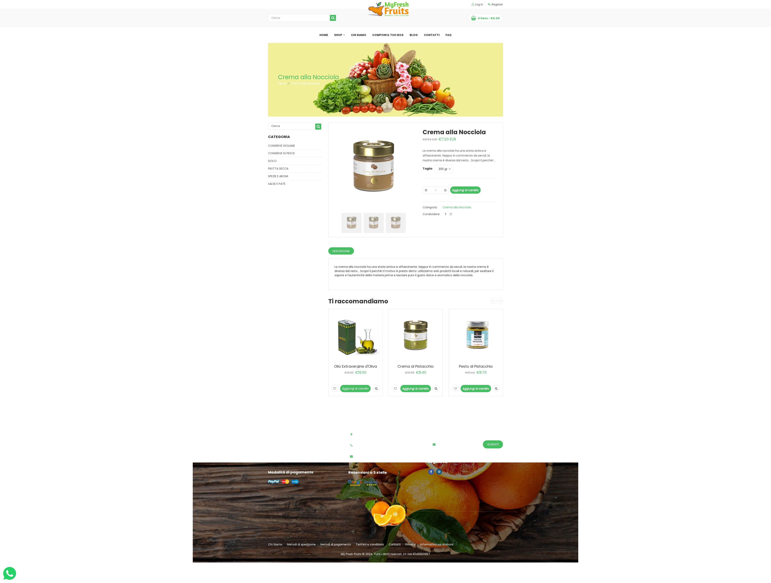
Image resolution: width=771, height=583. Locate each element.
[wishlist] (334, 388)
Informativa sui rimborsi (436, 544)
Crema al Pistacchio (416, 366)
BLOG (414, 35)
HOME (323, 35)
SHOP (338, 35)
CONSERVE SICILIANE (281, 146)
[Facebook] (445, 214)
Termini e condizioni (370, 544)
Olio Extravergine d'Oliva (355, 366)
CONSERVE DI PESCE (281, 153)
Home (282, 83)
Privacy (410, 544)
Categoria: (430, 207)
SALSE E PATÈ (276, 184)
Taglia (427, 169)
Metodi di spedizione (301, 544)
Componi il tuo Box (388, 35)
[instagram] (451, 214)
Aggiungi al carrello (465, 190)
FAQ (449, 35)
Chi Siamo (275, 544)
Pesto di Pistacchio (476, 366)
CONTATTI (432, 35)
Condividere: (431, 214)
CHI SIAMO (358, 35)
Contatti (395, 544)
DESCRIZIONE (341, 251)
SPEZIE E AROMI (278, 176)
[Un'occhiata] (376, 388)
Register (497, 4)
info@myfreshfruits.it (372, 457)
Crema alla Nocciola (457, 207)
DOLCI (272, 161)
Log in (479, 4)
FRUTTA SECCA (278, 169)
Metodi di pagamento (335, 544)
